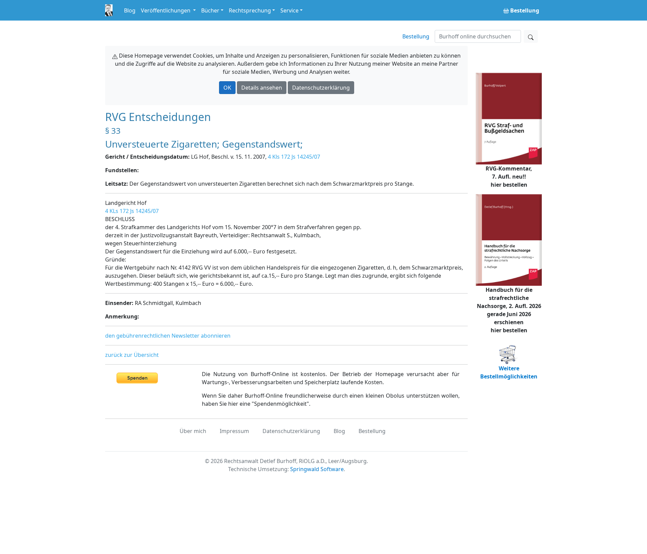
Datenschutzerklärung (321, 87)
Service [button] (289, 10)
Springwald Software (317, 469)
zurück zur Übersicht (132, 355)
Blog (129, 10)
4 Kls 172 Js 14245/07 (294, 156)
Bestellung (415, 36)
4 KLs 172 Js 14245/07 (132, 211)
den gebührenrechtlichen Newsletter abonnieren (167, 335)
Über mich (193, 431)
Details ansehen (261, 87)
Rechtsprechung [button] (250, 10)
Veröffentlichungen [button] (166, 10)
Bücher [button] (210, 10)
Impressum (234, 431)
